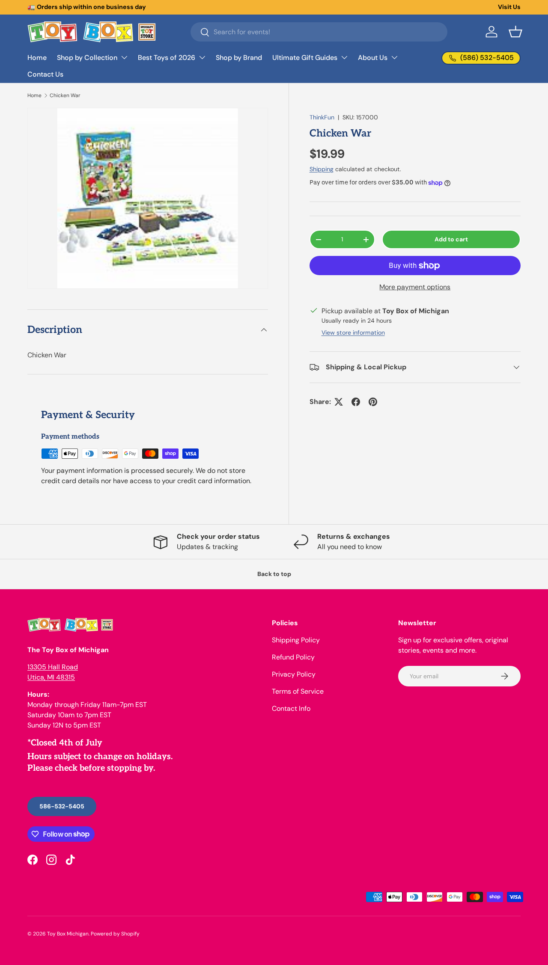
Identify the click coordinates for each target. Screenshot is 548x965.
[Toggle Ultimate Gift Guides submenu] (344, 57)
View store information (353, 332)
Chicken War (65, 95)
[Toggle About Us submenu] (394, 57)
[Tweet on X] (338, 401)
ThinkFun (322, 117)
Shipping (322, 169)
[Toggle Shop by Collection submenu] (124, 57)
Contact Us (45, 74)
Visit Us (509, 7)
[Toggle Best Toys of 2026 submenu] (202, 57)
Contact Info (291, 708)
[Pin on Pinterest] (372, 401)
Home (37, 57)
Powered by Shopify (115, 933)
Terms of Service (298, 691)
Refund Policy (293, 657)
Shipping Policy (296, 639)
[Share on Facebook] (355, 401)
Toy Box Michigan (68, 933)
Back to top (274, 574)
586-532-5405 (61, 806)
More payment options (414, 286)
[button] (515, 31)
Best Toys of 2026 (166, 57)
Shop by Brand (239, 57)
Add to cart (451, 239)
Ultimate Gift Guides (304, 57)
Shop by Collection (87, 57)
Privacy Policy (294, 674)
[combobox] (319, 32)
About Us (372, 57)
